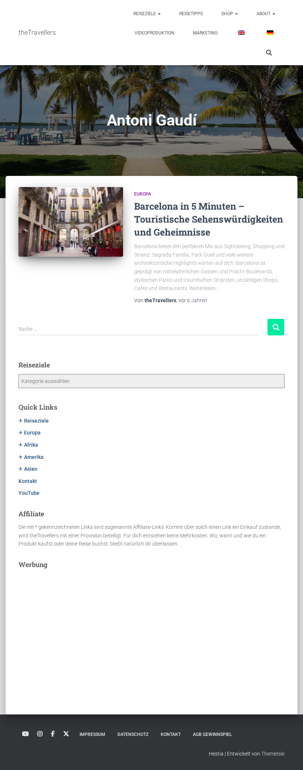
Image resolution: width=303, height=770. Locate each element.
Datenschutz (133, 734)
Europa (142, 194)
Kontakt (27, 481)
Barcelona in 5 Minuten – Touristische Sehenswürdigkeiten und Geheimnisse (208, 219)
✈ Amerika (31, 457)
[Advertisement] (151, 625)
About (264, 13)
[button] (159, 13)
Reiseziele (145, 13)
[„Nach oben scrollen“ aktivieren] (288, 755)
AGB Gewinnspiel (212, 734)
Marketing (205, 33)
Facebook (52, 734)
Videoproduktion (154, 33)
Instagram (40, 734)
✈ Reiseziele (33, 421)
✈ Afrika (28, 445)
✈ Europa (29, 433)
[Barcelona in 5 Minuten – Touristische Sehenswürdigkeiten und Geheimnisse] (70, 222)
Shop (227, 13)
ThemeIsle (273, 754)
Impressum (92, 734)
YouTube (29, 493)
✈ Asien (27, 469)
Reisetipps (191, 13)
